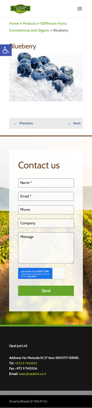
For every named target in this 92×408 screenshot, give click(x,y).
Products (29, 23)
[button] (6, 50)
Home (14, 23)
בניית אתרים (38, 401)
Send (46, 290)
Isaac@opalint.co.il (32, 374)
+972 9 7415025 (26, 363)
